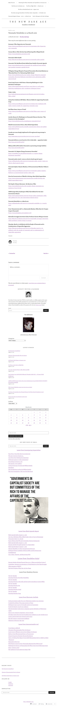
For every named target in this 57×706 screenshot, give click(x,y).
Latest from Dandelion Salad (28, 558)
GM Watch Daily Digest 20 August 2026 (17, 360)
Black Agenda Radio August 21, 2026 (17, 535)
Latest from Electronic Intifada (28, 597)
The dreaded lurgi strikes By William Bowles (19, 469)
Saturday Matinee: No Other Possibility (18, 578)
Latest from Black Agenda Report (28, 531)
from (22, 450)
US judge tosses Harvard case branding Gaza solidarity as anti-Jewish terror (28, 614)
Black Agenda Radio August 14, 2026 (17, 543)
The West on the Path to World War (15, 365)
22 (34, 420)
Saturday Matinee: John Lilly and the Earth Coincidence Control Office (26, 582)
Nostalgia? (11, 467)
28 (28, 423)
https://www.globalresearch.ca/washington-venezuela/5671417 (24, 121)
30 (40, 423)
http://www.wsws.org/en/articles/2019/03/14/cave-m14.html (24, 136)
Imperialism (37, 450)
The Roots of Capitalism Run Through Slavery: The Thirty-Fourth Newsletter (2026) (26, 392)
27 (22, 423)
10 (45, 415)
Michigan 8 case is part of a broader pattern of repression (23, 605)
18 (11, 420)
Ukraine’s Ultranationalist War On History (17, 355)
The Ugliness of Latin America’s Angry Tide (19, 649)
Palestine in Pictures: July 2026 (16, 620)
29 (34, 423)
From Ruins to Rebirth (14, 628)
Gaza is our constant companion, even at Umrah (20, 613)
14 (28, 417)
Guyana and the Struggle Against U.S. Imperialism (21, 545)
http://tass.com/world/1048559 (16, 148)
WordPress (10, 683)
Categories (11, 338)
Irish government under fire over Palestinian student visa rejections (26, 601)
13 (22, 417)
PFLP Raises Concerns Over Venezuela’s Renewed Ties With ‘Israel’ (25, 644)
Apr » (30, 425)
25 (11, 423)
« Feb (27, 425)
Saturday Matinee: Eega (14, 593)
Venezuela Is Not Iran (14, 642)
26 (16, 423)
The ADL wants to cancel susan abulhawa (18, 618)
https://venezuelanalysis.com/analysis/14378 (19, 213)
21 (28, 420)
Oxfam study (38, 305)
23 (40, 420)
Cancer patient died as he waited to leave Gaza (20, 616)
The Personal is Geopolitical (14, 350)
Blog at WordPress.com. (28, 701)
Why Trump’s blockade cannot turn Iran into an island (20, 387)
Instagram (10, 685)
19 (16, 420)
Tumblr (10, 682)
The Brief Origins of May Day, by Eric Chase (19, 568)
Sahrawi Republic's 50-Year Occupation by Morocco (21, 549)
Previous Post (12, 253)
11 (11, 417)
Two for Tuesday (12, 576)
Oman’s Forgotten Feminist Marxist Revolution (20, 636)
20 (22, 420)
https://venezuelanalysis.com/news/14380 (19, 54)
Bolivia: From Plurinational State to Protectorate (21, 634)
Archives (10, 401)
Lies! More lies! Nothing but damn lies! (18, 458)
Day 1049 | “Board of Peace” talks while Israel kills (18, 369)
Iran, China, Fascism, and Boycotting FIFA (19, 554)
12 (16, 417)
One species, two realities (15, 463)
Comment (43, 277)
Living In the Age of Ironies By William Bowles (20, 465)
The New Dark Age (28, 21)
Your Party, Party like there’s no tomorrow (19, 454)
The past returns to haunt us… (16, 456)
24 (45, 420)
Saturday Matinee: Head (14, 589)
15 (34, 417)
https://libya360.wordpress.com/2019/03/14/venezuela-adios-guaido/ (26, 59)
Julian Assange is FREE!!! (14, 566)
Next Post (46, 253)
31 (45, 423)
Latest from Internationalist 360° (28, 624)
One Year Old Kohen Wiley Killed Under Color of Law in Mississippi (25, 537)
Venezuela (10, 235)
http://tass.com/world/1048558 (16, 142)
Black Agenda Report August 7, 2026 (17, 547)
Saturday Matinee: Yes (14, 585)
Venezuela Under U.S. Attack (15, 539)
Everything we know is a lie (15, 462)
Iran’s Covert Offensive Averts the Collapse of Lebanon (22, 632)
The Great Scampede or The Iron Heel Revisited (20, 471)
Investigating (28, 450)
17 (45, 417)
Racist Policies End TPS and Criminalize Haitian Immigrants (24, 541)
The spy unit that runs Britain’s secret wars (17, 396)
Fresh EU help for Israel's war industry (18, 607)
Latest (19, 450)
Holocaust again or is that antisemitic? (18, 460)
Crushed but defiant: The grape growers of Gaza (20, 603)
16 (40, 417)
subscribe (52, 692)
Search (9, 308)
